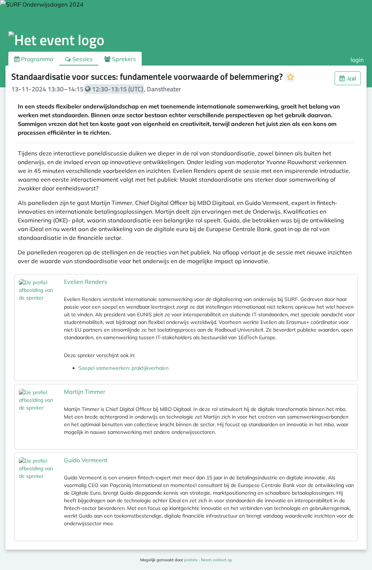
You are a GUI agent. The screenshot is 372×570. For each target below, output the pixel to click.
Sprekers (123, 59)
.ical (350, 78)
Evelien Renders (85, 281)
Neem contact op (216, 559)
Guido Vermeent (86, 460)
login (357, 59)
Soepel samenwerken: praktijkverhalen (123, 368)
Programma (36, 59)
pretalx (191, 559)
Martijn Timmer (84, 391)
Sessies (82, 59)
